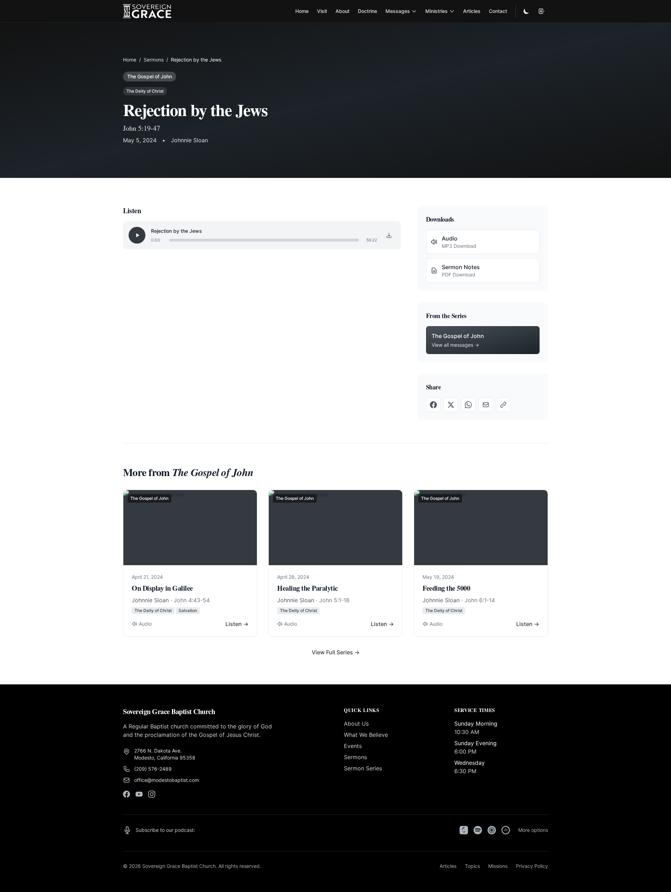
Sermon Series (363, 768)
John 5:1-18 (334, 600)
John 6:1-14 (479, 600)
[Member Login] (541, 11)
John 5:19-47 (141, 128)
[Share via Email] (485, 404)
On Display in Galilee (162, 588)
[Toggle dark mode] (526, 11)
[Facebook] (126, 794)
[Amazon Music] (506, 830)
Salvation (188, 610)
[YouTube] (139, 794)
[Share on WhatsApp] (468, 404)
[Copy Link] (503, 404)
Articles (472, 11)
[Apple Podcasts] (464, 830)
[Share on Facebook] (433, 404)
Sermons (154, 60)
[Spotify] (478, 830)
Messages (397, 11)
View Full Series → (336, 652)
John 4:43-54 (192, 600)
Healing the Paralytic (307, 588)
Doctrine (367, 11)
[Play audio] (137, 235)
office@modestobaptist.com (166, 780)
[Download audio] (389, 235)
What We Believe (366, 734)
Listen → (236, 623)
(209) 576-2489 (153, 769)
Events (353, 745)
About (342, 11)
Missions (497, 866)
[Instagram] (151, 794)
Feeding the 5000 (446, 588)
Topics (472, 866)
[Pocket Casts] (492, 830)
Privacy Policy (532, 866)
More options (533, 830)
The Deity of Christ (145, 91)
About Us (356, 723)
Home (302, 11)
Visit (322, 11)
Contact (498, 11)
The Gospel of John (149, 76)
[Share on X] (450, 404)
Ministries (436, 11)
